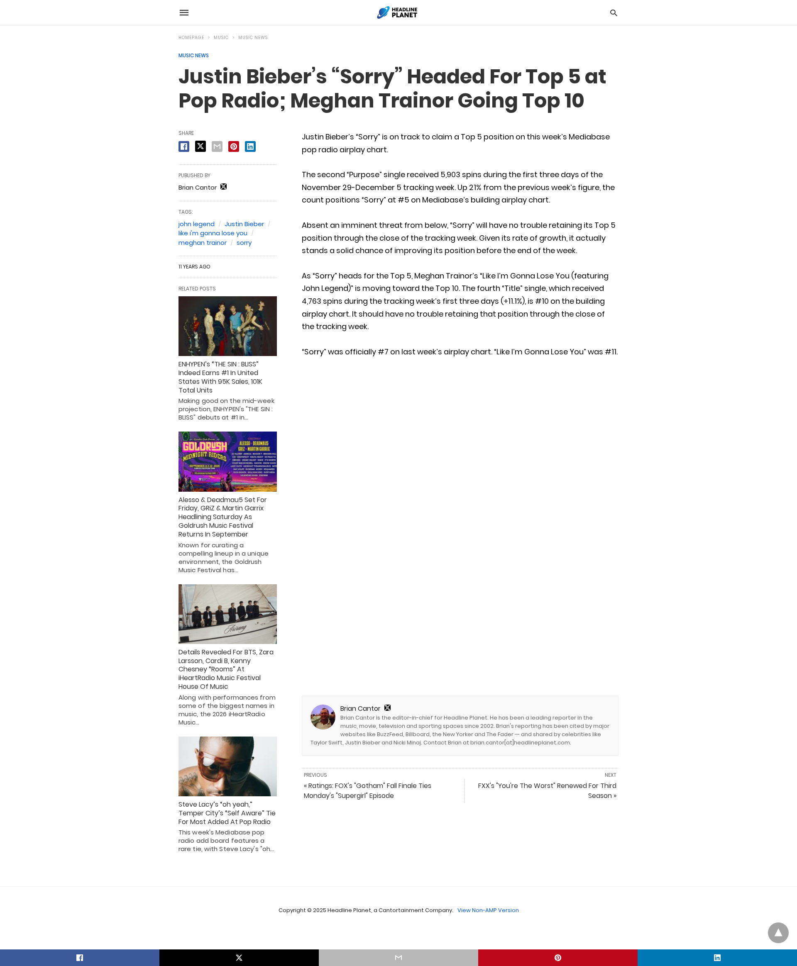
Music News (253, 37)
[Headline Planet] (398, 12)
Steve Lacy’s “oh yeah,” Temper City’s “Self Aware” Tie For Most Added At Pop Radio (227, 813)
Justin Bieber (244, 224)
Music (221, 37)
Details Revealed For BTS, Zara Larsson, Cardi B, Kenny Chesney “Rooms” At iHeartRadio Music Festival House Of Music (226, 669)
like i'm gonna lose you (212, 233)
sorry (244, 242)
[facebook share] (183, 146)
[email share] (217, 146)
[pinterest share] (233, 146)
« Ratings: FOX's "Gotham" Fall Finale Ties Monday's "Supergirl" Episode (367, 790)
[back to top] (778, 932)
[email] (398, 957)
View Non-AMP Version (488, 910)
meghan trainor (202, 242)
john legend (196, 224)
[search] (614, 12)
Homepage (191, 37)
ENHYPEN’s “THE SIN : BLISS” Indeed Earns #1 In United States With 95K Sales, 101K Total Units (220, 377)
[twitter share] (200, 146)
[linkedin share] (250, 146)
